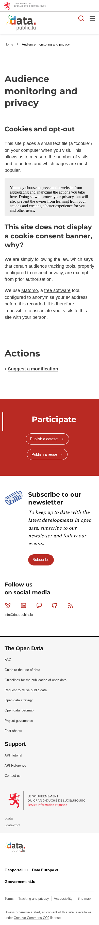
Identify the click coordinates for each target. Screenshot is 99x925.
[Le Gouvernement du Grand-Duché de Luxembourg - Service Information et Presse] (47, 800)
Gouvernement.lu (20, 881)
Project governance (19, 721)
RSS (70, 605)
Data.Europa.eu (45, 870)
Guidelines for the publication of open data (36, 680)
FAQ (8, 659)
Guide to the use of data (22, 670)
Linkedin (23, 605)
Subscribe (40, 559)
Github (54, 605)
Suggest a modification (33, 368)
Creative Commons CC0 (31, 918)
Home (9, 44)
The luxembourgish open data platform (64, 23)
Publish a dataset (44, 439)
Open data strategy (19, 700)
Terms (10, 898)
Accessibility (64, 898)
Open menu (92, 18)
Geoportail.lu (16, 870)
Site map (84, 898)
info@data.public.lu (19, 615)
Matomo (29, 290)
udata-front (12, 825)
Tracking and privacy (34, 898)
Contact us (13, 775)
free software (57, 290)
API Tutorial (13, 755)
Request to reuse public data (26, 690)
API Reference (15, 765)
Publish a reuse (44, 454)
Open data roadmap (19, 710)
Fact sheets (13, 731)
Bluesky (7, 605)
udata (9, 818)
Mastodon (39, 605)
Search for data (81, 18)
